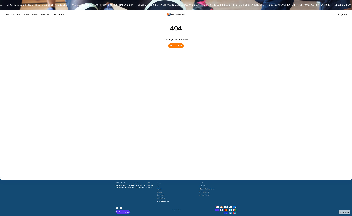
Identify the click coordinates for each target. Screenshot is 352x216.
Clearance (160, 195)
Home (159, 183)
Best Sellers (161, 198)
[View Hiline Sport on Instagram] (116, 208)
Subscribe (343, 205)
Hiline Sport (178, 210)
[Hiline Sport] (176, 14)
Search (201, 183)
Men (158, 186)
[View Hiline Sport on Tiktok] (121, 208)
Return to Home (176, 45)
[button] (12, 14)
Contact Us (202, 186)
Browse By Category (163, 201)
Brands (159, 192)
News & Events (204, 192)
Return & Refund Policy (206, 189)
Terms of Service (204, 195)
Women (159, 189)
